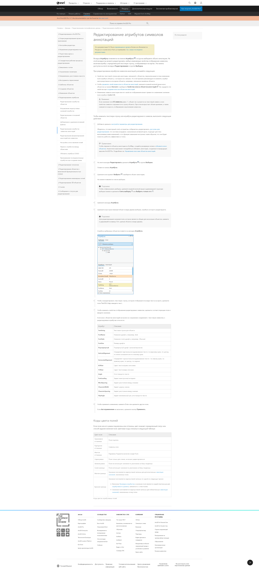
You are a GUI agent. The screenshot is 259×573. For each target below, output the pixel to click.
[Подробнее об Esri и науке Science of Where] (63, 520)
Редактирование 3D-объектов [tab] (70, 183)
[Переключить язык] (195, 3)
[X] (63, 530)
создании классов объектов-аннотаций (121, 89)
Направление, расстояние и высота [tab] (72, 76)
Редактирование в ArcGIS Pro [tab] (69, 34)
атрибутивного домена (120, 487)
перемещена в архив (122, 47)
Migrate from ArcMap (142, 14)
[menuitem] (86, 520)
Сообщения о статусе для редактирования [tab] (68, 192)
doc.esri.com (103, 18)
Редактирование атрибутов (112, 28)
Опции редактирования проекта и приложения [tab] (70, 40)
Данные (67, 28)
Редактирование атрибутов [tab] (69, 97)
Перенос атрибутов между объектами (69, 148)
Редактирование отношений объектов (70, 116)
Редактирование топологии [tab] (69, 165)
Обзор (100, 9)
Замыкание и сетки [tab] (66, 67)
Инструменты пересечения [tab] (69, 80)
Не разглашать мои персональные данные (182, 564)
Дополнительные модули (142, 9)
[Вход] (201, 2)
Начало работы (74, 14)
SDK (129, 14)
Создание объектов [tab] (66, 89)
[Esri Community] (58, 534)
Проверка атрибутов (127, 484)
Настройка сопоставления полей (71, 142)
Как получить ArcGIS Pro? (191, 9)
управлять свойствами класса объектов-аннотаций (120, 84)
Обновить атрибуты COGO (69, 153)
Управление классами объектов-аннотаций (140, 151)
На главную (61, 14)
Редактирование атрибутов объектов (69, 103)
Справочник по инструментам (105, 14)
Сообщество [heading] (102, 514)
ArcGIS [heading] (80, 514)
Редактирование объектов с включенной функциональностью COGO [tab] (69, 171)
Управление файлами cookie (163, 564)
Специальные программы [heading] (159, 516)
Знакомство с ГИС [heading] (122, 514)
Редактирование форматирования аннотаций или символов (72, 137)
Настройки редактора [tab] (67, 45)
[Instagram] (63, 534)
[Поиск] (189, 3)
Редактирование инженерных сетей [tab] (72, 178)
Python (122, 14)
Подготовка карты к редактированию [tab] (65, 55)
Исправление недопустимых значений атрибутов (70, 110)
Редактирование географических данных (86, 28)
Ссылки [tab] (62, 187)
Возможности (112, 9)
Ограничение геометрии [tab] (68, 72)
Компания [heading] (139, 514)
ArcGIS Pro (61, 8)
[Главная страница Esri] (61, 3)
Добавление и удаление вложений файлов (72, 123)
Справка (86, 14)
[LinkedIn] (67, 530)
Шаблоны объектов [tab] (66, 85)
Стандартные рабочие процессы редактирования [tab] (70, 62)
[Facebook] (58, 530)
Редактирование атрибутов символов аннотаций (69, 130)
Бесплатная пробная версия (167, 9)
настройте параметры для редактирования (127, 124)
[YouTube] (67, 534)
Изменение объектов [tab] (67, 93)
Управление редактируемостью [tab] (70, 49)
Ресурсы (125, 9)
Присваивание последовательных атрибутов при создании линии (71, 159)
